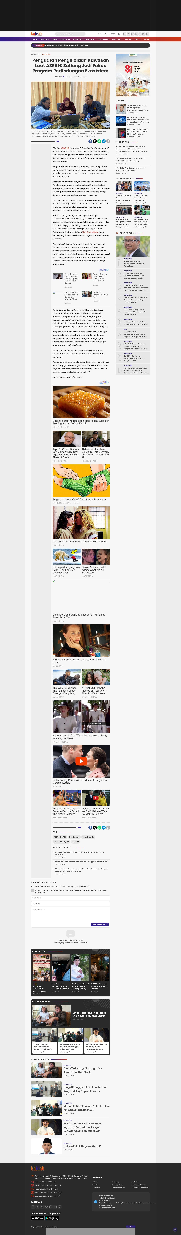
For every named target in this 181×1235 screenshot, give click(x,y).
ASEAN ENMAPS (60, 837)
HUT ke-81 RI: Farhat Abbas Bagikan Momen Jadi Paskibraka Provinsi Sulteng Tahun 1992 (136, 371)
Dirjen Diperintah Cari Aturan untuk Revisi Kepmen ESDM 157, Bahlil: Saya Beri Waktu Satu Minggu (136, 289)
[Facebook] (90, 141)
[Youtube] (55, 1207)
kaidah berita (88, 837)
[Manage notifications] (175, 1230)
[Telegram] (104, 141)
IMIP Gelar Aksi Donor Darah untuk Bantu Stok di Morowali (130, 169)
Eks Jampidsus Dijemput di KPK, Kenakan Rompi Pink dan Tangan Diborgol (137, 133)
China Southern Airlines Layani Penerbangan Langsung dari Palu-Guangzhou (141, 200)
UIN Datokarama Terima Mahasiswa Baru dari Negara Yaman (123, 200)
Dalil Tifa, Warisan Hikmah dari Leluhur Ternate (99, 986)
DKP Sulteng (74, 837)
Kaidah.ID (35, 54)
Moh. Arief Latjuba (90, 232)
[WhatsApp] (99, 141)
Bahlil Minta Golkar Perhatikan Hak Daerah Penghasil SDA (134, 358)
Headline (46, 54)
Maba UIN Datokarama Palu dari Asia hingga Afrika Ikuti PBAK (82, 862)
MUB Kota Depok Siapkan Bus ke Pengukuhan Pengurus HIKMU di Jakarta (135, 346)
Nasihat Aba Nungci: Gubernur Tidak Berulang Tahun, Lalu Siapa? (80, 987)
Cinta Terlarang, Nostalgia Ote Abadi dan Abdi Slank (89, 1014)
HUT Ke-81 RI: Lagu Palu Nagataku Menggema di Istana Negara (134, 311)
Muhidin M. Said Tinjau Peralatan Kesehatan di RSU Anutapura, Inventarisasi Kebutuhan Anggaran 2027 (131, 150)
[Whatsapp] (42, 1207)
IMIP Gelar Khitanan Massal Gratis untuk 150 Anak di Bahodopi (130, 159)
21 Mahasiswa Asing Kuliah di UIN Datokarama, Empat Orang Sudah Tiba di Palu (124, 225)
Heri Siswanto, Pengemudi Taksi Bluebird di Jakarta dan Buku (60, 987)
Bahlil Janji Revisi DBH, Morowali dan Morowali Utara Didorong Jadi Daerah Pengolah (134, 277)
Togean (75, 842)
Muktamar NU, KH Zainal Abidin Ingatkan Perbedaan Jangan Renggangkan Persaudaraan (81, 870)
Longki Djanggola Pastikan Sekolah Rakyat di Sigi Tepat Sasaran (79, 853)
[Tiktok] (60, 1207)
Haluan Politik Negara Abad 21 (82, 1146)
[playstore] (51, 1220)
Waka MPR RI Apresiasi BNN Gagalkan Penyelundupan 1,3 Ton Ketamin (137, 109)
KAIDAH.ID (65, 148)
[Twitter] (95, 141)
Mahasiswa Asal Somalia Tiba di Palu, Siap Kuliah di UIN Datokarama (141, 224)
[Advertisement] (42, 183)
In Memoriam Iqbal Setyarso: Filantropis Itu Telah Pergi (134, 263)
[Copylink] (108, 141)
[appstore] (37, 1220)
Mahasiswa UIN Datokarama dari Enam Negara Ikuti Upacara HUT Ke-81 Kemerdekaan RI (135, 335)
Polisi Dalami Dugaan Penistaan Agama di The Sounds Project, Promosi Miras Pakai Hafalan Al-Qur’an (138, 122)
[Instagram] (51, 1207)
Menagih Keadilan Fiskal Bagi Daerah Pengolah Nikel (136, 323)
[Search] (57, 34)
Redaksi (58, 76)
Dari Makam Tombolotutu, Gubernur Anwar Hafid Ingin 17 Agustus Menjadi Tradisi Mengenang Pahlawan (41, 993)
